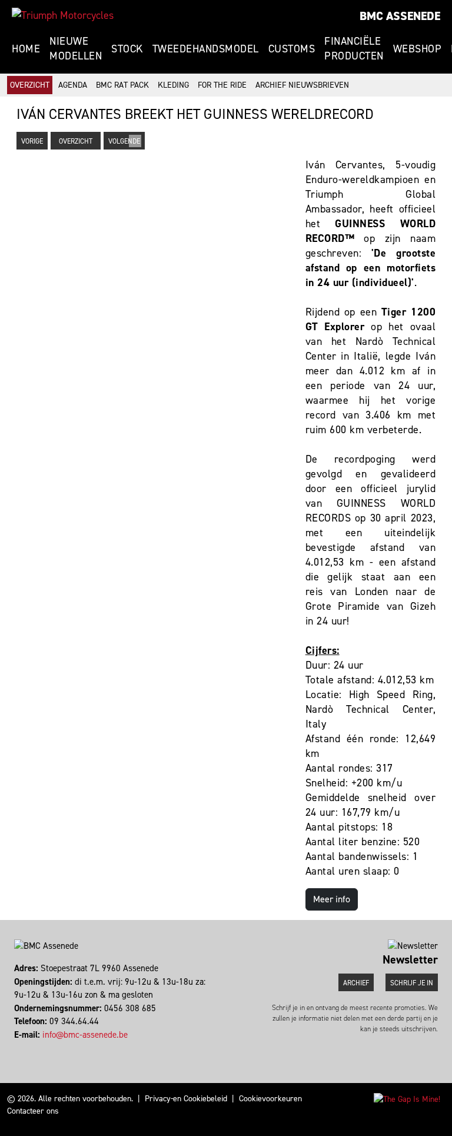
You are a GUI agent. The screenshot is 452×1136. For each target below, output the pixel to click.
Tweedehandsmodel (205, 49)
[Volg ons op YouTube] (31, 1048)
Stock (127, 49)
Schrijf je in (411, 983)
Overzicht (29, 85)
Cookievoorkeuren (270, 1098)
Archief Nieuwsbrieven (302, 85)
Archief (356, 983)
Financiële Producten (354, 48)
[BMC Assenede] (63, 15)
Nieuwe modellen (75, 48)
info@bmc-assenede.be (85, 1035)
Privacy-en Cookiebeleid (186, 1098)
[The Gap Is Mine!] (407, 1098)
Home (26, 49)
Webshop (417, 49)
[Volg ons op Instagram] (20, 1048)
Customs (291, 49)
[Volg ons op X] (26, 1048)
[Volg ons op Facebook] (15, 1048)
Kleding (173, 85)
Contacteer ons (33, 1111)
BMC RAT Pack (122, 85)
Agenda (72, 85)
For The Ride (222, 85)
